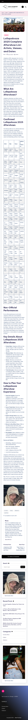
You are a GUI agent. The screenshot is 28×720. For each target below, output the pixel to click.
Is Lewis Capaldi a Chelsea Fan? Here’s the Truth (13, 605)
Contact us (4, 701)
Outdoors (5, 640)
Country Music (6, 634)
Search (5, 563)
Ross (6, 521)
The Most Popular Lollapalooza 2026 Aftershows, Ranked (12, 619)
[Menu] (25, 6)
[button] (8, 539)
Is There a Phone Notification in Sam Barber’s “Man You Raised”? (12, 609)
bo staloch (6, 510)
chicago (11, 510)
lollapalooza (17, 510)
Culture (6, 35)
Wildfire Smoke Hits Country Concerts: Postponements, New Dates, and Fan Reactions (12, 625)
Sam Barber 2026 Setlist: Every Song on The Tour (13, 614)
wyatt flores (6, 512)
